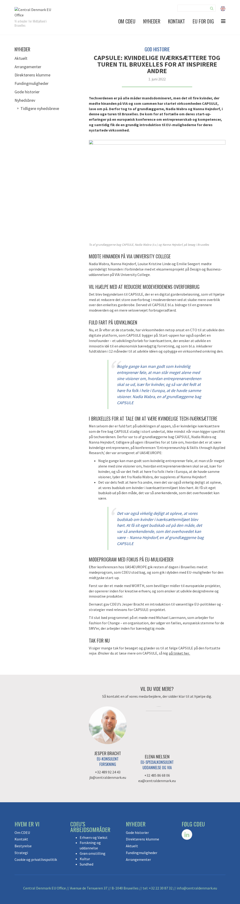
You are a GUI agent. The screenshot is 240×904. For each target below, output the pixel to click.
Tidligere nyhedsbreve (39, 108)
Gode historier (27, 91)
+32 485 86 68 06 (157, 775)
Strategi (21, 852)
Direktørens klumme (32, 75)
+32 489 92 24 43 (107, 772)
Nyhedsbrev (25, 100)
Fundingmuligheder (32, 83)
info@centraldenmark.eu (197, 888)
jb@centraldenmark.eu (107, 777)
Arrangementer (28, 66)
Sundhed (86, 864)
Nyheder (151, 21)
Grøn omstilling (92, 853)
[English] (222, 8)
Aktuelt (21, 58)
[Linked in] (187, 834)
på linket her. (179, 653)
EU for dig (203, 21)
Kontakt (176, 21)
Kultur (85, 858)
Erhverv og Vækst (94, 837)
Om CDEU (126, 21)
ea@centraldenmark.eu (157, 780)
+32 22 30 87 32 (160, 888)
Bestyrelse (23, 846)
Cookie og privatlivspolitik (36, 859)
